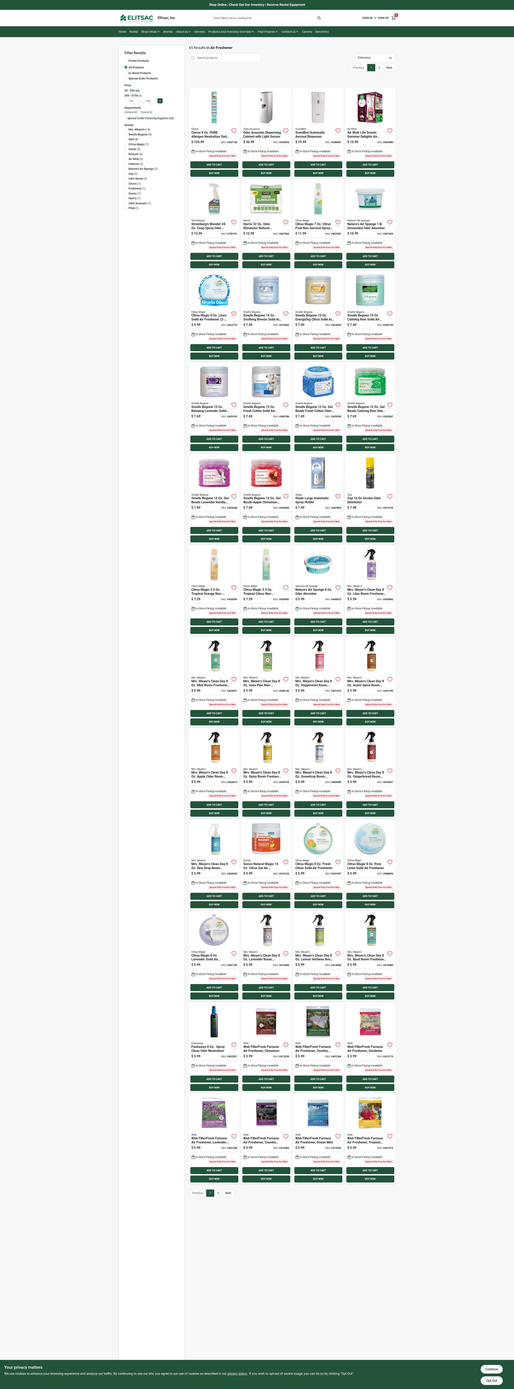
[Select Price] (160, 100)
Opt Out (491, 1381)
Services (199, 31)
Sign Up (383, 17)
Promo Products (138, 61)
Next (389, 67)
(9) (140, 134)
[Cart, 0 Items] (394, 18)
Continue (491, 1369)
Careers (307, 31)
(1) (134, 183)
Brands (168, 31)
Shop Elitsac (149, 31)
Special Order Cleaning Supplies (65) (150, 118)
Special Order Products (143, 78)
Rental (134, 31)
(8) (133, 139)
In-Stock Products (139, 73)
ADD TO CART (214, 164)
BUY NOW (214, 173)
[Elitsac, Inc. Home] (137, 18)
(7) (138, 144)
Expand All (146, 112)
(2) (135, 159)
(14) (139, 129)
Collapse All (130, 112)
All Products (136, 67)
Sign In (367, 17)
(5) (134, 149)
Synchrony (322, 31)
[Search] (319, 17)
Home (122, 31)
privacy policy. (237, 1374)
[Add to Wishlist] (234, 130)
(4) (135, 154)
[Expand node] (126, 118)
